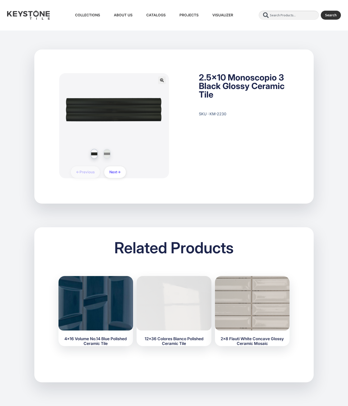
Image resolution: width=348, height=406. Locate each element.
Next (113, 172)
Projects (189, 15)
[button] (162, 80)
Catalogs (156, 15)
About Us (123, 15)
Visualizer (222, 15)
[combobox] (289, 15)
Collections (87, 15)
